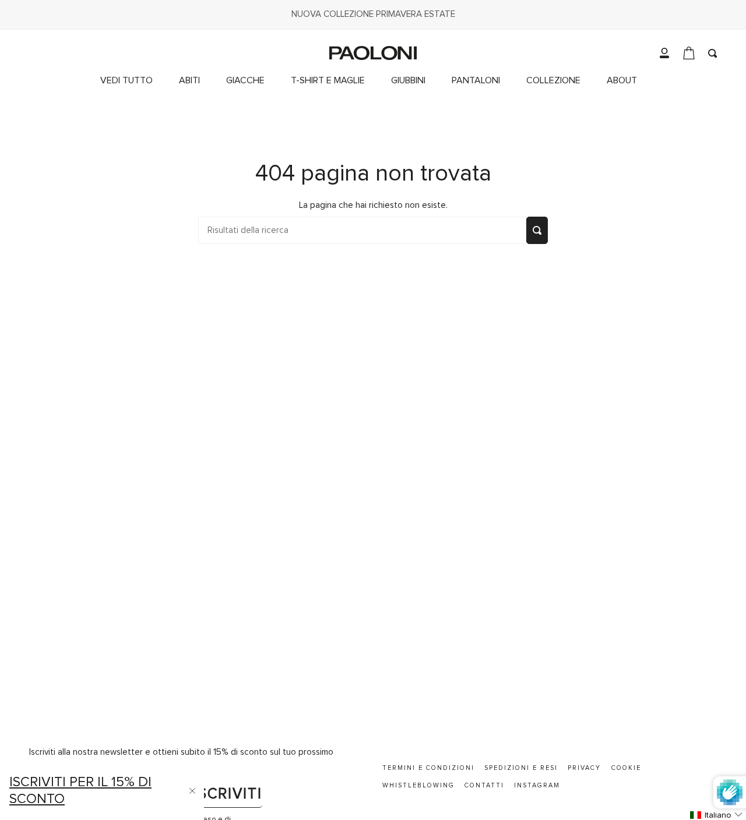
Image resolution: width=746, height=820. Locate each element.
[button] (558, 80)
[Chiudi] (192, 791)
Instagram (537, 785)
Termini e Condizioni (428, 768)
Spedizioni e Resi (521, 768)
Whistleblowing (418, 785)
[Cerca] (537, 230)
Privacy (584, 768)
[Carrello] (689, 53)
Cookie (626, 768)
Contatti (484, 785)
